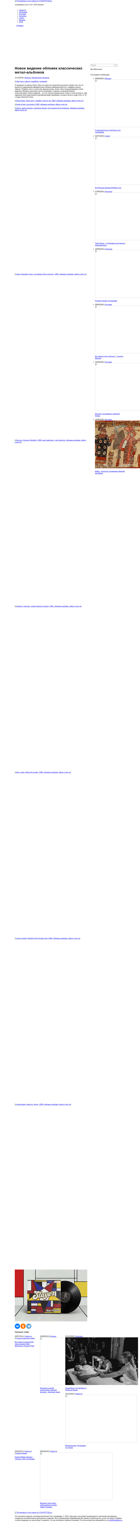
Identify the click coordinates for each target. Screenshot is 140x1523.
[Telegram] (28, 1326)
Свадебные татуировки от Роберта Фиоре (76, 1389)
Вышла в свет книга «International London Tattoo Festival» (48, 1505)
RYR (21, 22)
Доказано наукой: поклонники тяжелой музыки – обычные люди (50, 1390)
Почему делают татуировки (106, 301)
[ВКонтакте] (17, 1326)
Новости (22, 10)
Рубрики (19, 26)
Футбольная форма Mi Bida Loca (108, 188)
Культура (22, 16)
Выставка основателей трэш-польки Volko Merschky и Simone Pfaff (24, 1344)
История (22, 14)
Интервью (23, 12)
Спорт (21, 18)
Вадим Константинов (40, 78)
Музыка (22, 20)
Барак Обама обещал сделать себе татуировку (25, 1458)
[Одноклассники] (23, 1326)
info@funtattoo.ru (115, 1520)
